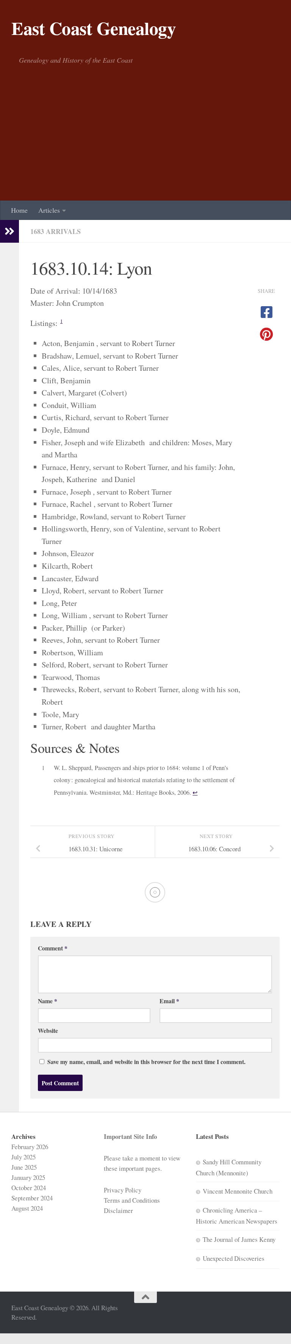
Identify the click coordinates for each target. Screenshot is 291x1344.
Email (169, 1000)
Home (19, 210)
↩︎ (194, 792)
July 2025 (23, 1157)
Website (48, 1030)
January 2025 (28, 1177)
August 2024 (27, 1208)
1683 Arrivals (55, 231)
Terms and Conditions (132, 1200)
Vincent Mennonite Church (237, 1191)
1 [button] (61, 321)
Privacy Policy (122, 1190)
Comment (52, 948)
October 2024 (28, 1187)
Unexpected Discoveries (233, 1258)
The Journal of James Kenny (239, 1239)
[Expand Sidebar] (9, 231)
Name (47, 1000)
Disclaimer (118, 1210)
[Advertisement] (145, 143)
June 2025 (24, 1167)
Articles (49, 210)
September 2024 (32, 1198)
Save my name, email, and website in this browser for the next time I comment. (146, 1061)
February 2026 (29, 1146)
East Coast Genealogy (93, 28)
